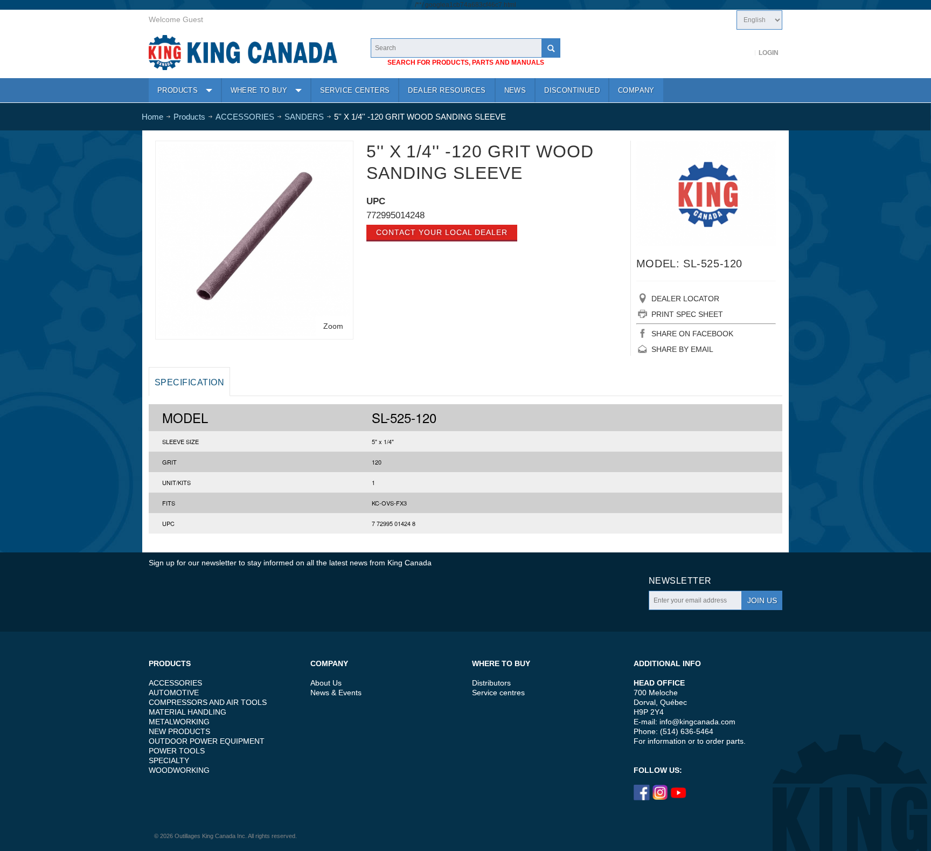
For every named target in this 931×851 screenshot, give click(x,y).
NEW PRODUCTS (179, 731)
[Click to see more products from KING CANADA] (706, 193)
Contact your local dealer (442, 232)
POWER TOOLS (177, 750)
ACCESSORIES (175, 683)
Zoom (333, 326)
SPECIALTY (169, 760)
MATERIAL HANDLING (187, 712)
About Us (326, 683)
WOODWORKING (179, 770)
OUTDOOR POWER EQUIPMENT (207, 741)
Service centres (498, 692)
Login (769, 53)
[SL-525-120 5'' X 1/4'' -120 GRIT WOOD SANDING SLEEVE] (254, 148)
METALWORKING (179, 721)
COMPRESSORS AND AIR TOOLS (208, 702)
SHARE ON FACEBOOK (692, 333)
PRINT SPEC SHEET (687, 314)
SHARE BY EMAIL (682, 349)
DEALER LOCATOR (685, 298)
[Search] (550, 48)
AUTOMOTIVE (174, 692)
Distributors (491, 683)
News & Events (336, 692)
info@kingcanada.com (697, 721)
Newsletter (680, 580)
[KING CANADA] (243, 52)
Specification (189, 382)
